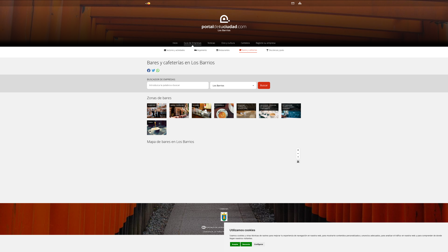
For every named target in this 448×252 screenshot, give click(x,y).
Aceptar (235, 244)
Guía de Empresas (192, 43)
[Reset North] (298, 157)
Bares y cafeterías (249, 50)
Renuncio (246, 244)
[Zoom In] (298, 150)
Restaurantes (224, 50)
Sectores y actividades (175, 50)
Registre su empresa (265, 43)
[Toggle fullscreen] (298, 161)
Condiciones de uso (209, 232)
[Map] (224, 173)
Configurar (258, 244)
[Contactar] (293, 3)
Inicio (175, 43)
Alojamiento (202, 50)
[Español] (147, 3)
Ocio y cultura (228, 43)
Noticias (211, 43)
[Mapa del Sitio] (300, 3)
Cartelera (245, 43)
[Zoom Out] (298, 153)
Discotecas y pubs (276, 50)
